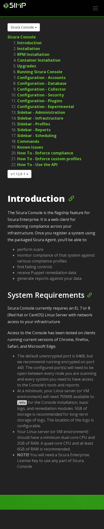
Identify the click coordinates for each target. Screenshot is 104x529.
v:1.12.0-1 (18, 174)
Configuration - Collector (41, 89)
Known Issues (30, 147)
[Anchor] (69, 198)
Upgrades (26, 66)
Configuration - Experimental (45, 106)
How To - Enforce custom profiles (49, 158)
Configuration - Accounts (41, 77)
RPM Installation (33, 54)
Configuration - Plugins (39, 100)
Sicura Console (23, 27)
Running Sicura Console (39, 71)
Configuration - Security (40, 95)
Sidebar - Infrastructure (40, 118)
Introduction (29, 42)
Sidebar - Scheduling (37, 135)
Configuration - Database (42, 83)
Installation (28, 48)
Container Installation (38, 60)
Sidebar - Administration (41, 112)
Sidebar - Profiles (33, 124)
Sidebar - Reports (34, 129)
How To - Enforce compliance (45, 153)
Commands (28, 141)
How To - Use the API (37, 164)
